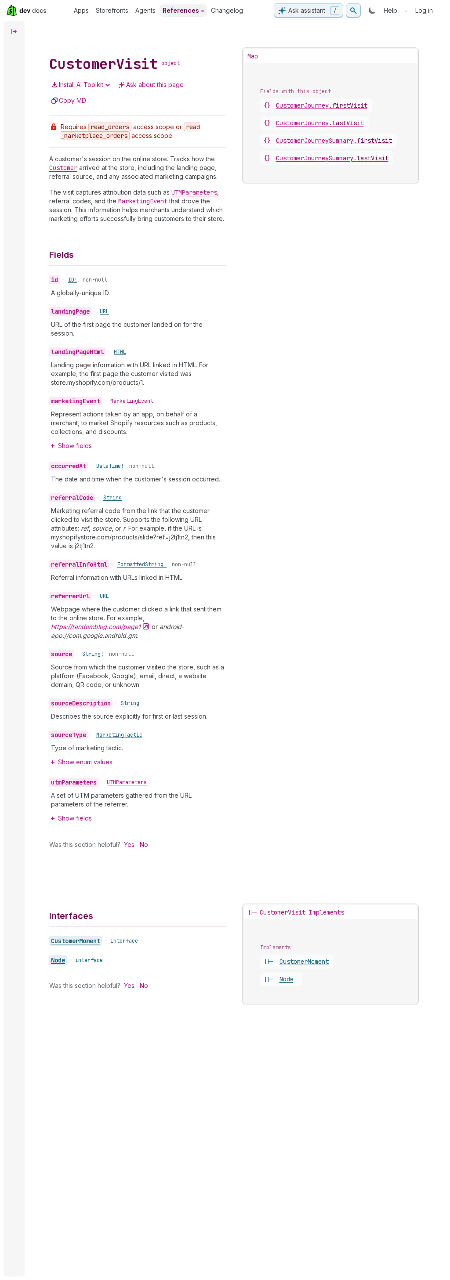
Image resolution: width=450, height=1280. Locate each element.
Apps (81, 10)
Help (390, 10)
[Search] (353, 10)
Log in (424, 10)
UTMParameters (127, 782)
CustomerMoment (75, 941)
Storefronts (112, 10)
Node (58, 960)
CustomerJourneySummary (334, 141)
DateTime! (110, 466)
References (181, 10)
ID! (72, 279)
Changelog (227, 10)
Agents (145, 10)
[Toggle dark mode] (372, 10)
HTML (120, 351)
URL (104, 311)
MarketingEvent (131, 401)
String (112, 497)
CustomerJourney (321, 105)
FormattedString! (142, 564)
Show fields (75, 445)
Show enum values (85, 762)
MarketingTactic (119, 734)
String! (93, 654)
